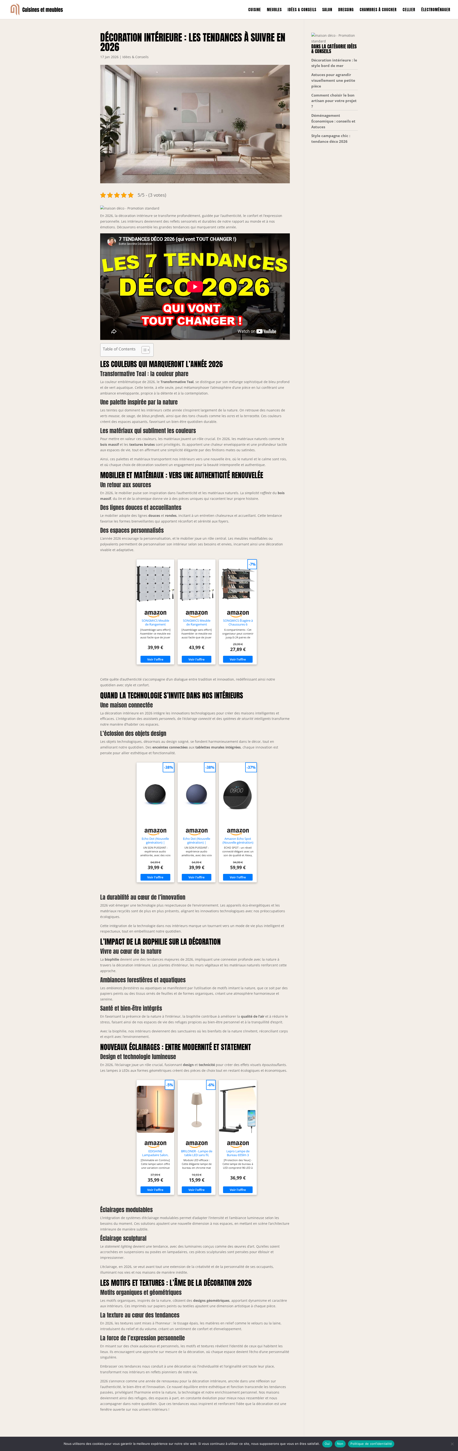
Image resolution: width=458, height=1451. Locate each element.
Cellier (409, 10)
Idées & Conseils (302, 10)
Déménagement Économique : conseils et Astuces (333, 121)
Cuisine (254, 10)
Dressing (346, 10)
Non (340, 1444)
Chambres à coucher (378, 10)
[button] (129, 208)
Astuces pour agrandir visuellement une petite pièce (333, 80)
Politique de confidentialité (371, 1444)
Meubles (274, 10)
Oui (327, 1444)
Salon (327, 10)
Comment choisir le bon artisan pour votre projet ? (334, 101)
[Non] (452, 1443)
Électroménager (435, 10)
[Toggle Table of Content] (143, 350)
